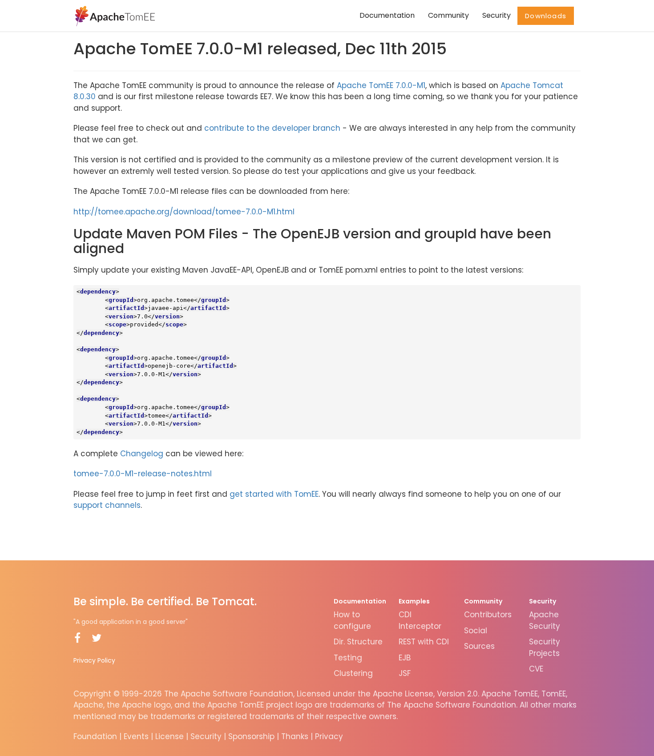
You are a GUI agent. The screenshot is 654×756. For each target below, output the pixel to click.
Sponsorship (251, 736)
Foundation (95, 736)
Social (475, 630)
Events (136, 736)
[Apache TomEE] (114, 15)
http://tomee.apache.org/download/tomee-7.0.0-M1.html (184, 211)
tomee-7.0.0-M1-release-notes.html (142, 473)
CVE (536, 669)
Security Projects (544, 647)
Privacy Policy (94, 660)
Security (496, 15)
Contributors (488, 614)
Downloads (545, 15)
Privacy (329, 736)
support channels (107, 505)
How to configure (352, 620)
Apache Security (544, 620)
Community (448, 15)
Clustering (353, 673)
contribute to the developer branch (272, 128)
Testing (348, 657)
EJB (405, 657)
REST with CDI (424, 641)
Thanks (294, 736)
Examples (414, 601)
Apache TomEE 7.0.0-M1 (381, 85)
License (169, 736)
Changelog (141, 453)
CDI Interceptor (420, 620)
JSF (405, 673)
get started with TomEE (274, 494)
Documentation (387, 15)
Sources (479, 646)
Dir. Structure (358, 641)
